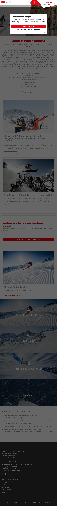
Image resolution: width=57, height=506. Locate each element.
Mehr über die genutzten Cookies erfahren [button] (28, 29)
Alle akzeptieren (28, 26)
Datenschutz (42, 32)
